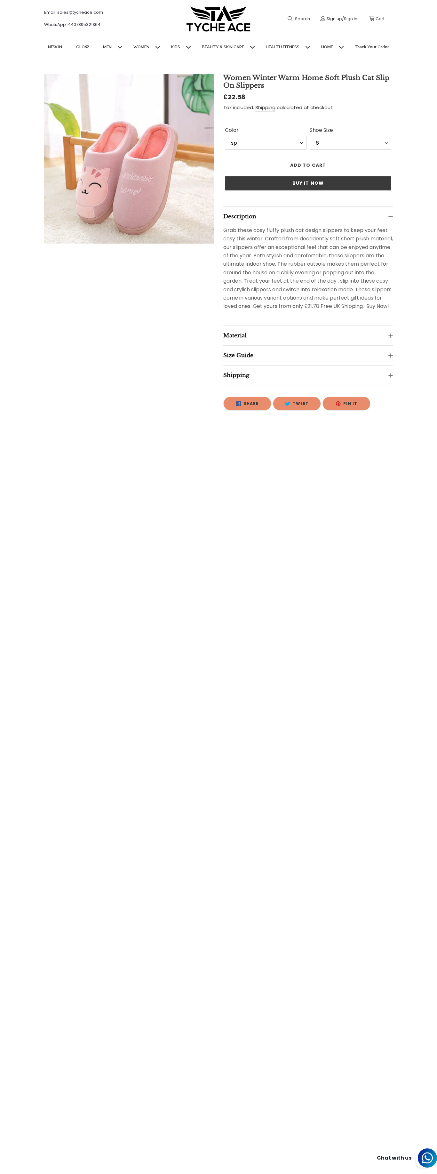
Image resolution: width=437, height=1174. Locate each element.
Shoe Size (321, 130)
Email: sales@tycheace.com (73, 12)
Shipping (265, 107)
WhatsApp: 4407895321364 (72, 24)
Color (232, 130)
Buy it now (308, 183)
